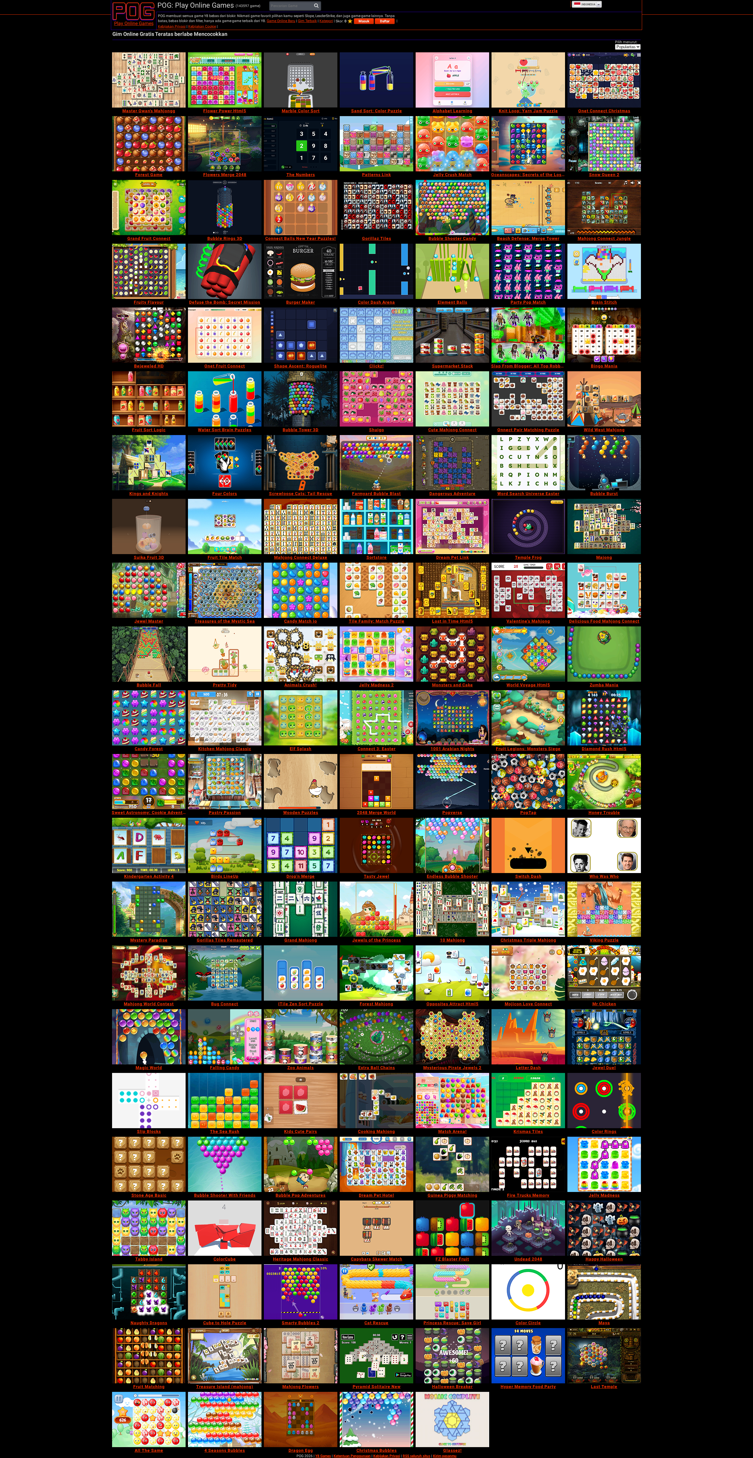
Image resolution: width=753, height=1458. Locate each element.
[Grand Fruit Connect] (149, 207)
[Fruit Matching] (149, 1356)
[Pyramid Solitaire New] (376, 1356)
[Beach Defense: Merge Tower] (528, 207)
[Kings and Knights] (149, 463)
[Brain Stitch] (604, 271)
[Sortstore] (376, 526)
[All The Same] (149, 1419)
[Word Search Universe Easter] (528, 463)
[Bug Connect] (225, 973)
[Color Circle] (528, 1292)
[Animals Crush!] (301, 654)
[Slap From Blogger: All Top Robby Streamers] (528, 335)
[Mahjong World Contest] (149, 973)
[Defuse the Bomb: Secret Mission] (225, 271)
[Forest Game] (149, 144)
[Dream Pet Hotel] (376, 1164)
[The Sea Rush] (225, 1100)
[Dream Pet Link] (452, 526)
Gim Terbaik (307, 21)
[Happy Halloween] (604, 1228)
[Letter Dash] (528, 1037)
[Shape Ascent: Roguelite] (301, 335)
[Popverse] (452, 782)
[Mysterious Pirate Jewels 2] (452, 1037)
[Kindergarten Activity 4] (149, 845)
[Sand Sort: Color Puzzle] (376, 80)
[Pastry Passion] (225, 782)
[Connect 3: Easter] (376, 718)
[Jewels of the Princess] (376, 909)
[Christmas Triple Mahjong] (528, 909)
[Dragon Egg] (301, 1419)
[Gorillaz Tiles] (376, 207)
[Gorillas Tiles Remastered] (225, 909)
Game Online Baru (281, 21)
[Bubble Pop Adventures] (301, 1164)
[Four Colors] (225, 463)
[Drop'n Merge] (301, 845)
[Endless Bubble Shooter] (452, 845)
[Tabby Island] (149, 1228)
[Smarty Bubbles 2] (301, 1292)
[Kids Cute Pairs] (301, 1100)
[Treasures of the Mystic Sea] (225, 590)
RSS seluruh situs (416, 1456)
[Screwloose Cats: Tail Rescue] (301, 463)
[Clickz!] (376, 335)
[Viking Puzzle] (604, 909)
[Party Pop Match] (528, 271)
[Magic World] (149, 1037)
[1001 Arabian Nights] (452, 718)
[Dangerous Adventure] (452, 463)
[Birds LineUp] (225, 845)
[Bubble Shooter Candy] (452, 207)
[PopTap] (528, 782)
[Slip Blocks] (149, 1100)
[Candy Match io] (301, 590)
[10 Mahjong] (452, 909)
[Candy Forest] (149, 718)
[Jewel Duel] (604, 1037)
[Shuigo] (376, 399)
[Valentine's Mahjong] (528, 590)
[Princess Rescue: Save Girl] (452, 1292)
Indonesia (588, 4)
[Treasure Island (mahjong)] (225, 1356)
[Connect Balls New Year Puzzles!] (301, 207)
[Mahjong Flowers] (301, 1356)
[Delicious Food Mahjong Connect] (604, 590)
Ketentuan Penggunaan (352, 1456)
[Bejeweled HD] (149, 335)
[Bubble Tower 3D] (301, 399)
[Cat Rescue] (376, 1292)
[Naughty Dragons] (149, 1292)
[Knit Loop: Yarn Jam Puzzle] (528, 80)
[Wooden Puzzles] (301, 782)
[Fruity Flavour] (149, 271)
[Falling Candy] (225, 1037)
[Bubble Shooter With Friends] (225, 1164)
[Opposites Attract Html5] (452, 973)
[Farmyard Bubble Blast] (376, 463)
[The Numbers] (301, 144)
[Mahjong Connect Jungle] (604, 207)
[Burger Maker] (301, 271)
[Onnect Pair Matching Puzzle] (528, 399)
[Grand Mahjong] (301, 909)
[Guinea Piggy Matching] (452, 1164)
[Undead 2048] (528, 1228)
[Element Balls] (452, 271)
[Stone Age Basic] (149, 1164)
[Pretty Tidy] (225, 654)
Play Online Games (134, 23)
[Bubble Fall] (149, 654)
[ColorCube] (225, 1228)
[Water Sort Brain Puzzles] (225, 399)
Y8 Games (323, 1456)
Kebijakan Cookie (202, 26)
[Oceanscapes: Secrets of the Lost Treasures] (528, 144)
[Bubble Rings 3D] (225, 207)
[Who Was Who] (604, 845)
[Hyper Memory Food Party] (528, 1356)
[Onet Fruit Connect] (225, 335)
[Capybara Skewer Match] (376, 1228)
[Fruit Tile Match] (225, 526)
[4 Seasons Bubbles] (225, 1419)
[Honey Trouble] (604, 782)
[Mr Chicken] (604, 973)
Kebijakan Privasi (172, 26)
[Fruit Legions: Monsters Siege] (528, 718)
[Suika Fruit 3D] (149, 526)
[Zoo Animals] (301, 1037)
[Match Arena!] (452, 1100)
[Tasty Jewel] (376, 845)
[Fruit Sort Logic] (149, 399)
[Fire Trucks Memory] (528, 1164)
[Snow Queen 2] (604, 144)
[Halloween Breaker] (452, 1356)
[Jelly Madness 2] (376, 654)
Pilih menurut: (626, 42)
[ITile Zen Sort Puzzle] (301, 973)
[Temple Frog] (528, 526)
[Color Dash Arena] (376, 271)
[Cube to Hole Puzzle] (225, 1292)
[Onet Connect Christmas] (604, 80)
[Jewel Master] (149, 590)
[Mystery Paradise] (149, 909)
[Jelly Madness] (604, 1164)
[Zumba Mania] (604, 654)
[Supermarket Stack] (452, 335)
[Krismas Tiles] (528, 1100)
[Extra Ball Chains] (376, 1037)
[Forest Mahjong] (376, 973)
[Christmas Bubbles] (376, 1419)
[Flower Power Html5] (225, 80)
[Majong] (604, 526)
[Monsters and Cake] (452, 654)
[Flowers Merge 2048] (225, 144)
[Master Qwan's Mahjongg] (149, 80)
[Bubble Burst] (604, 463)
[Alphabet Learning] (452, 80)
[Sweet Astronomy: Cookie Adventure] (149, 782)
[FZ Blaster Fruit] (452, 1228)
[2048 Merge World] (376, 782)
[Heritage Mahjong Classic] (301, 1228)
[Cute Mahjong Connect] (452, 399)
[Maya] (604, 1292)
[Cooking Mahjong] (376, 1100)
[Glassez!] (452, 1419)
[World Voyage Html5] (528, 654)
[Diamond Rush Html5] (604, 718)
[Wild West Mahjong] (604, 399)
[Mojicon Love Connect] (528, 973)
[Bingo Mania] (604, 335)
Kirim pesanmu (445, 1456)
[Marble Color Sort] (301, 80)
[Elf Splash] (301, 718)
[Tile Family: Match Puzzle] (376, 590)
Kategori (326, 21)
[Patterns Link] (376, 144)
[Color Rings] (604, 1100)
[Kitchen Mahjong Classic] (225, 718)
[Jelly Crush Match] (452, 144)
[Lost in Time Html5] (452, 590)
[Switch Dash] (528, 845)
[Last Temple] (604, 1356)
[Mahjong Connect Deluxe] (301, 526)
